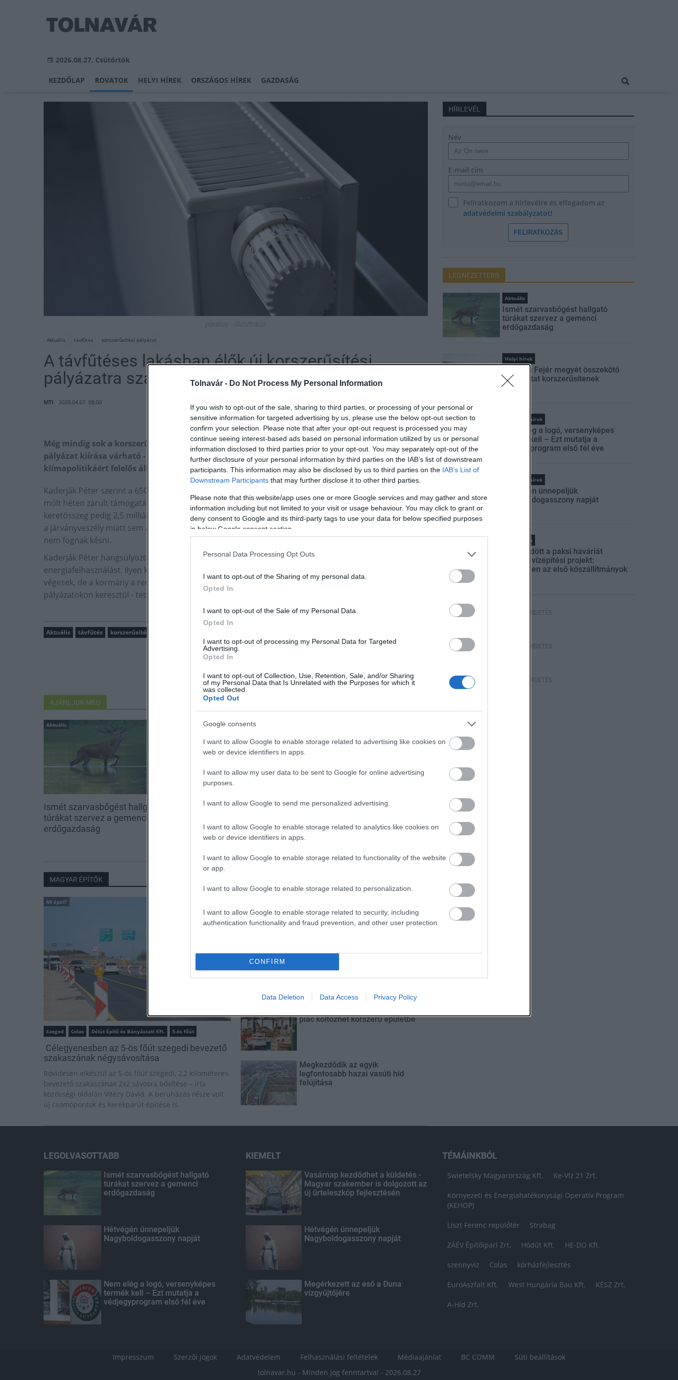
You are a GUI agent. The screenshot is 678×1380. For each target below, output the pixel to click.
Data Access (339, 997)
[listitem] (339, 554)
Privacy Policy (395, 997)
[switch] (462, 576)
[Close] (510, 384)
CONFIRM (267, 961)
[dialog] (339, 690)
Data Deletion (283, 997)
